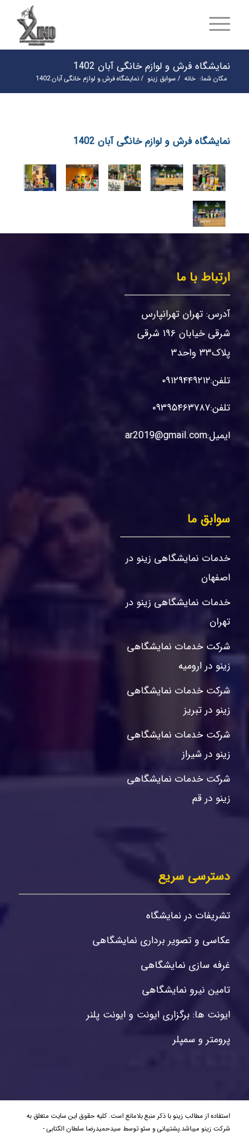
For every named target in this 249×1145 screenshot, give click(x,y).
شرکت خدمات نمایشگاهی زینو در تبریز (178, 700)
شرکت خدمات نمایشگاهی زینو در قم (178, 788)
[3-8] (82, 178)
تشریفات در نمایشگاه (188, 915)
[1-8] (209, 214)
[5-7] (167, 178)
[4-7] (124, 178)
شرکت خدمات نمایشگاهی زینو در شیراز (178, 744)
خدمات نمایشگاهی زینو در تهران (178, 612)
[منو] (223, 25)
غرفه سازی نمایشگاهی (185, 965)
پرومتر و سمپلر (201, 1039)
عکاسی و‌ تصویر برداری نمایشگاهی (161, 940)
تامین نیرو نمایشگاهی (186, 989)
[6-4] (209, 178)
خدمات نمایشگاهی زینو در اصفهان (178, 568)
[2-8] (40, 178)
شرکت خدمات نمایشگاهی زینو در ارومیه (178, 656)
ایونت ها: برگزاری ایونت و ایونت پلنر (158, 1014)
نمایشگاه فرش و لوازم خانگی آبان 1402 (151, 66)
